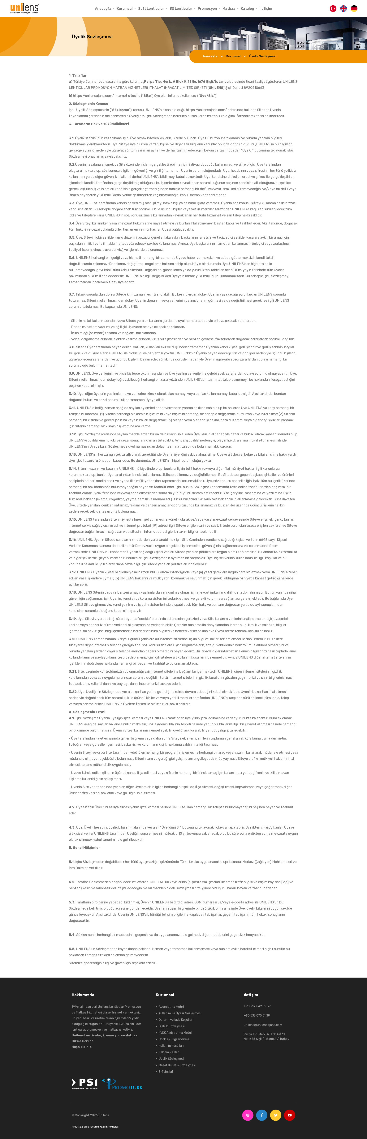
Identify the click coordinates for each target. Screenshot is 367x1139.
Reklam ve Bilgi (169, 1052)
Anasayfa (103, 9)
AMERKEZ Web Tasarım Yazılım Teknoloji (95, 1126)
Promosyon (207, 9)
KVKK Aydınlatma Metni (175, 1032)
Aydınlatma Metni (171, 1007)
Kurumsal (125, 9)
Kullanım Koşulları (171, 1045)
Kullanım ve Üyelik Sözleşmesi (180, 1013)
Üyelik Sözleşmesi (171, 1058)
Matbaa (228, 9)
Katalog (247, 9)
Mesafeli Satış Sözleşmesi (177, 1065)
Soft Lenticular (151, 9)
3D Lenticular (181, 9)
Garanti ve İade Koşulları (176, 1020)
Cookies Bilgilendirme (174, 1039)
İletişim (266, 9)
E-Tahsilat (166, 1071)
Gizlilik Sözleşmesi (172, 1026)
